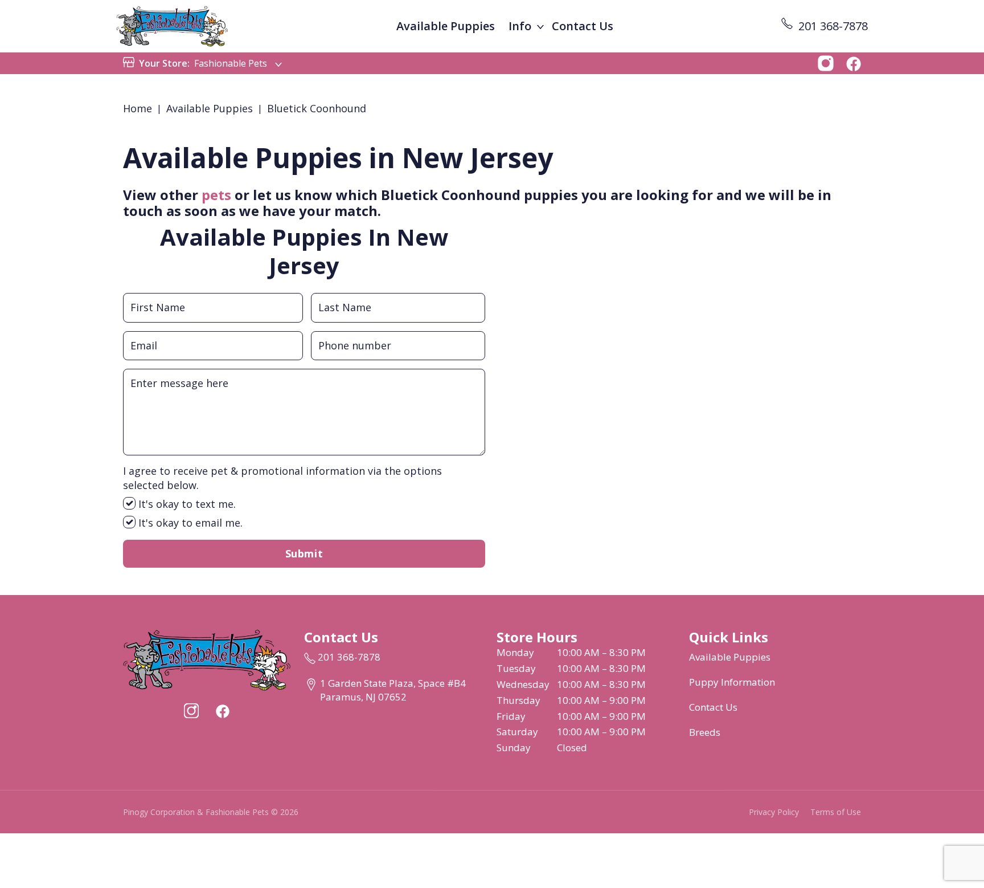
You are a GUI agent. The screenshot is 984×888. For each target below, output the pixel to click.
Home (137, 108)
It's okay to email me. (189, 522)
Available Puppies (445, 26)
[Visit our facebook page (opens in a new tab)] (222, 710)
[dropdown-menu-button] (540, 26)
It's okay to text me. (186, 504)
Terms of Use (835, 811)
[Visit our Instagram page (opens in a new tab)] (191, 710)
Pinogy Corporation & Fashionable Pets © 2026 (210, 811)
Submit (304, 553)
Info (520, 26)
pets (216, 194)
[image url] (172, 25)
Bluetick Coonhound (316, 108)
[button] (826, 62)
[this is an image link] (206, 659)
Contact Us (582, 26)
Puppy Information (732, 682)
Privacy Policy (774, 811)
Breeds (704, 732)
